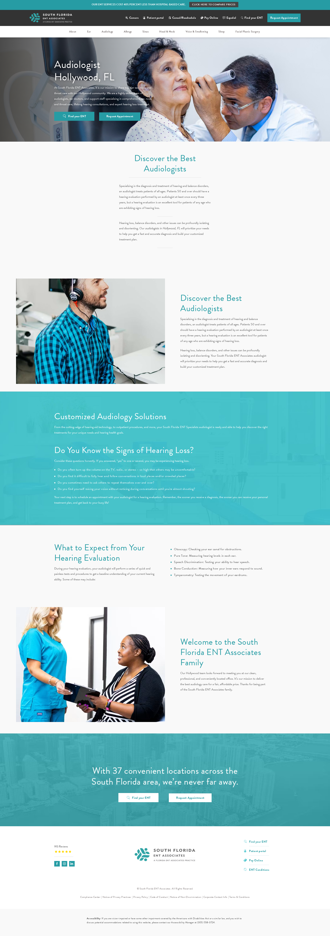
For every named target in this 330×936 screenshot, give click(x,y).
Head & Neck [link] (167, 32)
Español (231, 18)
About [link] (72, 32)
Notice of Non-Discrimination (185, 897)
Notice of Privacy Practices (117, 897)
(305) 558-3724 (206, 922)
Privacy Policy (140, 897)
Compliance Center (90, 897)
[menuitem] (73, 31)
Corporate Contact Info (215, 897)
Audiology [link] (107, 32)
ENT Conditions (259, 869)
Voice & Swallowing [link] (197, 32)
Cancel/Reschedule (184, 18)
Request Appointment (284, 18)
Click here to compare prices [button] (213, 4)
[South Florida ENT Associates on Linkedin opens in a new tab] (72, 864)
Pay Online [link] (211, 18)
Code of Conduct (159, 897)
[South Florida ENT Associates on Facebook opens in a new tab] (57, 864)
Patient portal (155, 18)
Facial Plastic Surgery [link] (247, 32)
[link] (78, 849)
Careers (134, 18)
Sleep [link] (221, 32)
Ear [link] (89, 32)
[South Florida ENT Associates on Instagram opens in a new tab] (64, 864)
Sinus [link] (145, 32)
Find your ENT (253, 18)
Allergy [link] (128, 32)
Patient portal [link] (257, 851)
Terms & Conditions (239, 897)
